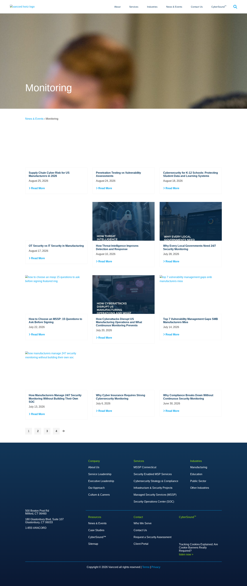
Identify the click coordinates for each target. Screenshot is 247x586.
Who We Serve (143, 523)
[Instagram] (54, 549)
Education (196, 474)
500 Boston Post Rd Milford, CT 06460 (37, 512)
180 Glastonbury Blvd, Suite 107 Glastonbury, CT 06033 (44, 521)
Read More (37, 188)
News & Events (174, 6)
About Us (93, 467)
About (117, 6)
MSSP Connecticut (145, 467)
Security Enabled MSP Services (153, 474)
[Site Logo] (22, 6)
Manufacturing (198, 467)
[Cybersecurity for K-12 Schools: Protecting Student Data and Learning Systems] (191, 148)
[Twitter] (26, 549)
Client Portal (141, 543)
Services (133, 6)
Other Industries (199, 487)
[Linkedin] (47, 549)
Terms (145, 567)
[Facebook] (40, 549)
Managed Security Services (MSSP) (155, 494)
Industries (152, 6)
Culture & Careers (99, 494)
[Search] (235, 7)
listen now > (186, 554)
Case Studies (96, 530)
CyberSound (218, 6)
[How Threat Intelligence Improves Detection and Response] (123, 221)
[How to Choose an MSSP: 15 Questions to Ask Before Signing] (56, 294)
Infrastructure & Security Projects (153, 487)
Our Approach (96, 487)
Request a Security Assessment (152, 537)
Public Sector (198, 481)
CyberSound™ (97, 537)
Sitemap (93, 543)
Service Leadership (99, 474)
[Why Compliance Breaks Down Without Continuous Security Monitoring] (191, 370)
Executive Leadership (101, 481)
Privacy (155, 567)
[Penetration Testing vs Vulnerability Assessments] (123, 148)
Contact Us (197, 6)
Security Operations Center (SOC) (154, 501)
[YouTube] (33, 549)
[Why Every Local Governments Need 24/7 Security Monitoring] (191, 221)
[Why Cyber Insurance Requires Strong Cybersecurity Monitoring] (123, 370)
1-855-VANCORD (36, 527)
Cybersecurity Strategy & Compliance (156, 481)
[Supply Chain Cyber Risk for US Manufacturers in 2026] (56, 148)
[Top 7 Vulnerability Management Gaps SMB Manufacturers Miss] (191, 294)
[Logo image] (36, 467)
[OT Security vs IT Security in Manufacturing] (56, 221)
